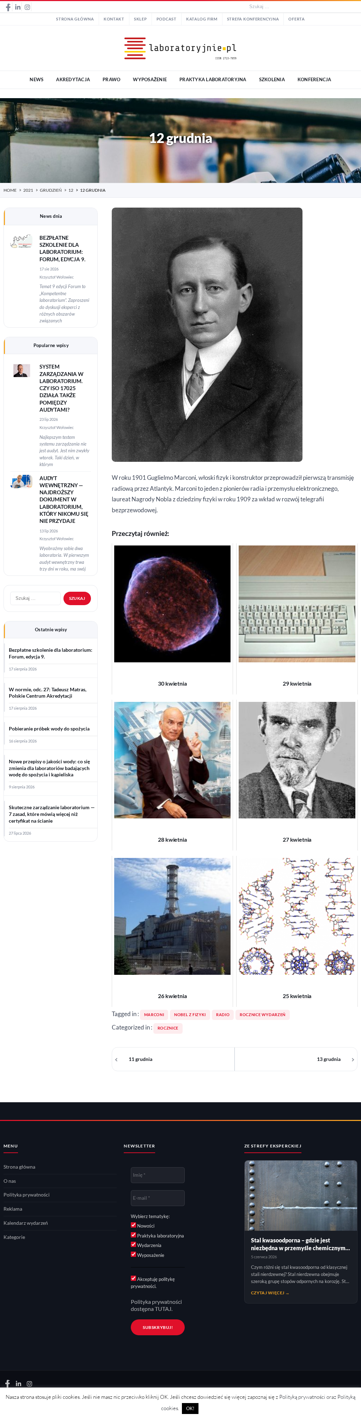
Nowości (145, 1226)
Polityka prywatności (27, 1195)
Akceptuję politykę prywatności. (153, 1282)
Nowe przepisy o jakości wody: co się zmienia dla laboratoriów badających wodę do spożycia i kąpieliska (49, 768)
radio (223, 1015)
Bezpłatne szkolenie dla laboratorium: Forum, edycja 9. (50, 653)
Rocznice (168, 1028)
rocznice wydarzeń (263, 1015)
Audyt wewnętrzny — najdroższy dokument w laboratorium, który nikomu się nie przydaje (63, 499)
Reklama (13, 1209)
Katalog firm (202, 19)
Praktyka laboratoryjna (160, 1236)
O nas (10, 1181)
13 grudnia (329, 1059)
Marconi (154, 1015)
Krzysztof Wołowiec (56, 277)
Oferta (296, 19)
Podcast (167, 19)
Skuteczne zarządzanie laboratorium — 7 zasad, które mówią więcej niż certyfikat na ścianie (52, 814)
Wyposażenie (150, 1255)
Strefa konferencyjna (253, 19)
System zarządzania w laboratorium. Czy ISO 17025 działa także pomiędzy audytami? (61, 388)
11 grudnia (140, 1059)
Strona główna (75, 19)
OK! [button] (190, 1408)
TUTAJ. (163, 1309)
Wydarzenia (148, 1245)
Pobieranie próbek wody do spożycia (49, 729)
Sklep (140, 19)
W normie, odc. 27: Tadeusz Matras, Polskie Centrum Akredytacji (47, 693)
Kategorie (14, 1237)
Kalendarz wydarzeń (26, 1223)
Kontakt (114, 19)
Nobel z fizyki (190, 1015)
